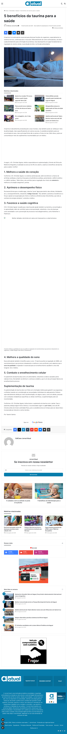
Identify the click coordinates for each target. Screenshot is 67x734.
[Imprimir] (22, 32)
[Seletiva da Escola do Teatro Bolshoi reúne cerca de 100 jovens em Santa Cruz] (39, 118)
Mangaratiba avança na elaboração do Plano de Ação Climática (54, 108)
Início (6, 10)
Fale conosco (49, 725)
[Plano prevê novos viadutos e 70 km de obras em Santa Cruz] (9, 108)
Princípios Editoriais (26, 725)
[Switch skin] (62, 4)
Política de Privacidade (38, 725)
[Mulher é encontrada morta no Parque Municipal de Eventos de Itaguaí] (9, 604)
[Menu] (2, 4)
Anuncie (56, 725)
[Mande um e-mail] (18, 25)
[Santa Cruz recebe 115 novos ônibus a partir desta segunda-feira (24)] (9, 98)
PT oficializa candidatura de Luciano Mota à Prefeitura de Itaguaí (34, 625)
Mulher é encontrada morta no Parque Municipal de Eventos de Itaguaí (36, 602)
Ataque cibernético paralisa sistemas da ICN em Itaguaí (31, 617)
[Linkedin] (23, 429)
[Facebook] (6, 32)
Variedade (12, 10)
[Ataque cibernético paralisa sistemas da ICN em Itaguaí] (9, 620)
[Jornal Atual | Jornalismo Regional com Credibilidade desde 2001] (33, 3)
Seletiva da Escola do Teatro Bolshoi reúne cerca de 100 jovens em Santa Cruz (54, 118)
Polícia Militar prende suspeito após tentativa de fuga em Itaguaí (53, 98)
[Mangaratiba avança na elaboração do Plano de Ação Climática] (39, 108)
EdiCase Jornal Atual (12, 25)
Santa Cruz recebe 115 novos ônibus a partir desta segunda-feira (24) (23, 98)
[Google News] (37, 422)
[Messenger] (14, 32)
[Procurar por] (65, 4)
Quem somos (8, 725)
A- (3, 727)
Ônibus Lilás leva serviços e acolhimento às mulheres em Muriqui (33, 529)
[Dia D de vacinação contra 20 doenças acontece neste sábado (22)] (13, 521)
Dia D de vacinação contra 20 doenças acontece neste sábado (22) (12, 529)
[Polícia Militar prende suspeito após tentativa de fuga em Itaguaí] (39, 98)
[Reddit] (36, 429)
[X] (10, 32)
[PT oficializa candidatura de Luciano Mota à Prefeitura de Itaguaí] (9, 628)
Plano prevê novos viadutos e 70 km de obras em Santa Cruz (23, 108)
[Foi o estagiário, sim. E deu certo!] (9, 118)
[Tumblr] (27, 429)
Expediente (16, 725)
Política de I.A (34, 728)
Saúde (17, 10)
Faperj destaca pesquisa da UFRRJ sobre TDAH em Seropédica (53, 529)
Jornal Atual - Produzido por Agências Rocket (41, 722)
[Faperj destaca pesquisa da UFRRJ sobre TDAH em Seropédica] (54, 521)
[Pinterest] (32, 429)
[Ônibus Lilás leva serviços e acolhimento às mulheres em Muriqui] (33, 521)
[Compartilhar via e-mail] (18, 32)
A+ (3, 720)
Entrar (61, 725)
